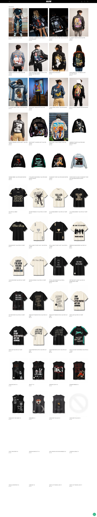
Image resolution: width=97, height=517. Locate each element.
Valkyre (48, 1)
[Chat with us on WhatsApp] (94, 514)
